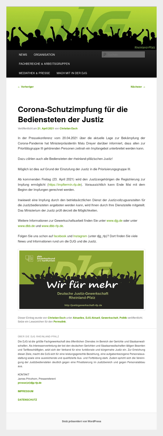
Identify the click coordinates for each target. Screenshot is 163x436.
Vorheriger (26, 87)
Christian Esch (68, 128)
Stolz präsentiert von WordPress (81, 421)
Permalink (59, 321)
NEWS (23, 55)
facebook (60, 236)
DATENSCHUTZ (27, 399)
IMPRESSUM (25, 391)
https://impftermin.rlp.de (64, 184)
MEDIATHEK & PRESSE (34, 73)
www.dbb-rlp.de (52, 225)
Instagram (80, 236)
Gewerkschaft (109, 318)
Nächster (138, 87)
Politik (123, 318)
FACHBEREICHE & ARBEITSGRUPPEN (44, 64)
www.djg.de (114, 220)
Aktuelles (78, 318)
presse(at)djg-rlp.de (30, 383)
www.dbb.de (26, 225)
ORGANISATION (44, 55)
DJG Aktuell (93, 318)
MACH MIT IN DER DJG (72, 73)
